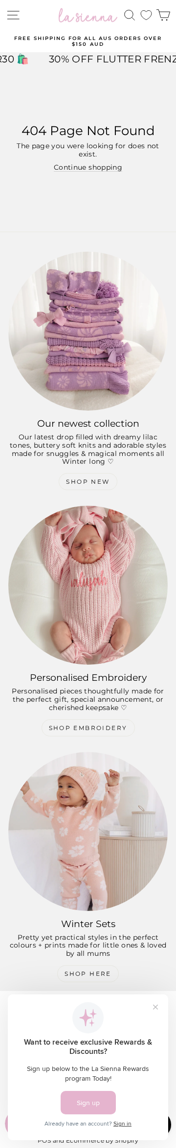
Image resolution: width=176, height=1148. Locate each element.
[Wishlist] (146, 15)
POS (44, 1140)
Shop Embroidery (88, 728)
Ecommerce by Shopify (102, 1140)
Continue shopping (88, 167)
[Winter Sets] (88, 831)
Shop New (88, 481)
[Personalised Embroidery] (88, 585)
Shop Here (88, 973)
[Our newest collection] (88, 331)
